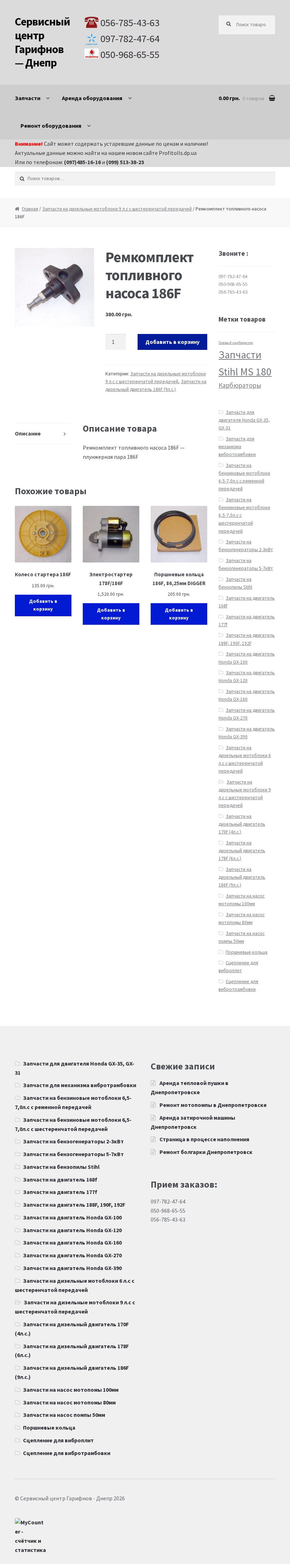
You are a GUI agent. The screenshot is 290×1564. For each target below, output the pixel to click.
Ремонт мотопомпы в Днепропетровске (213, 1104)
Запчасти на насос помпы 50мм (64, 1414)
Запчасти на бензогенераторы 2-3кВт (73, 1141)
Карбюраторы (240, 385)
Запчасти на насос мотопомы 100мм (70, 1389)
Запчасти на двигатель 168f (60, 1179)
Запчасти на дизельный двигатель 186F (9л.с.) (242, 877)
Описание (28, 433)
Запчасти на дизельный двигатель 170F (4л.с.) (242, 824)
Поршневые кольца (246, 952)
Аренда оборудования (92, 98)
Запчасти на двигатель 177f (60, 1191)
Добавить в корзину (172, 341)
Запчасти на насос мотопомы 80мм (69, 1402)
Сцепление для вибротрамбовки (66, 1452)
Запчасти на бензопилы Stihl (61, 1166)
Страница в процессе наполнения (204, 1139)
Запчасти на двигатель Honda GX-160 (72, 1242)
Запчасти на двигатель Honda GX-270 (72, 1255)
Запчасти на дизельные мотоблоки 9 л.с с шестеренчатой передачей (117, 209)
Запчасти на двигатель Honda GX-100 (72, 1217)
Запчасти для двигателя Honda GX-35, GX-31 (244, 420)
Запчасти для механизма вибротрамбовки (237, 446)
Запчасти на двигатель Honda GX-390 (72, 1267)
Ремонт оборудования (51, 125)
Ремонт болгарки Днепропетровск (206, 1151)
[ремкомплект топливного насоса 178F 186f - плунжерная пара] (54, 287)
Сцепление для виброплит (58, 1440)
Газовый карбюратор (236, 342)
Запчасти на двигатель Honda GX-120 (72, 1230)
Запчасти (27, 98)
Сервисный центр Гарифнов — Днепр (42, 42)
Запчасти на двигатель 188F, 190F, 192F (74, 1204)
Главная (30, 209)
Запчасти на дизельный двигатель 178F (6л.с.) (242, 850)
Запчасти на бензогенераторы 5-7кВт (73, 1154)
